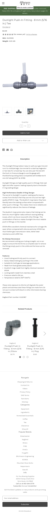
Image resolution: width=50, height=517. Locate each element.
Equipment (25, 409)
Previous (3, 333)
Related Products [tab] (25, 309)
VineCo (25, 450)
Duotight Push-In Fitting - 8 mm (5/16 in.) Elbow (12, 348)
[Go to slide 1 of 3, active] (20, 357)
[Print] (11, 149)
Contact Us (25, 385)
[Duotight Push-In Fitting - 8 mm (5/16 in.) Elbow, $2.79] (12, 327)
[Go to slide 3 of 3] (27, 357)
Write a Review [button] (31, 34)
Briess (25, 443)
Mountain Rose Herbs (25, 463)
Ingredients (25, 412)
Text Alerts (25, 399)
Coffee (25, 419)
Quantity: (25, 122)
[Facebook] (3, 149)
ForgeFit (25, 453)
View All (25, 470)
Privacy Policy (25, 392)
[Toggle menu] (3, 3)
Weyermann (25, 466)
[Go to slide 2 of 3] (24, 357)
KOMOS (25, 460)
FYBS (25, 446)
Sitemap (25, 402)
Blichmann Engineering (25, 456)
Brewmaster (25, 436)
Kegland (25, 440)
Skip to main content (25, 7)
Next (44, 333)
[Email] (7, 149)
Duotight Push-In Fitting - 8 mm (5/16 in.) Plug (35, 348)
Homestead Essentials (25, 416)
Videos (25, 389)
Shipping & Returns (25, 382)
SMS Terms (25, 395)
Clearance (25, 426)
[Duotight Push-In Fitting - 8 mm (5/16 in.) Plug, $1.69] (35, 327)
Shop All (25, 429)
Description (25, 159)
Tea (25, 422)
